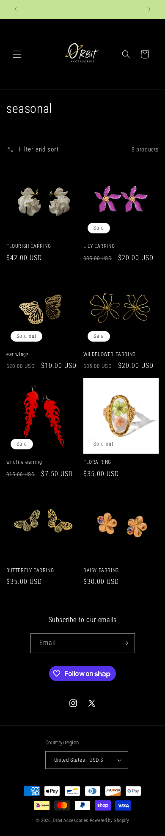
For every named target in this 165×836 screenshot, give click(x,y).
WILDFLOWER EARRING (109, 354)
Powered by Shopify (109, 820)
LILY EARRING (99, 246)
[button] (17, 54)
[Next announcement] (149, 9)
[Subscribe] (125, 643)
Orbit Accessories (70, 820)
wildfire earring (24, 462)
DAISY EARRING (101, 570)
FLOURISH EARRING (28, 246)
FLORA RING (97, 462)
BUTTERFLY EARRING (30, 570)
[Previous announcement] (15, 9)
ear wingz (17, 354)
